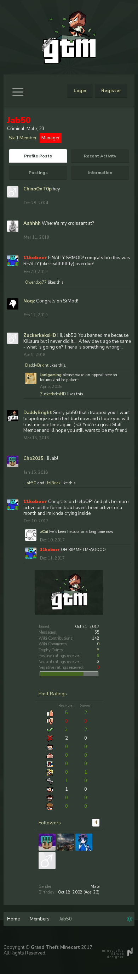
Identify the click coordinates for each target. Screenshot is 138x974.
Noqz (29, 301)
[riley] (47, 860)
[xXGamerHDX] (65, 842)
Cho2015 (33, 458)
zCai (44, 531)
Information (100, 173)
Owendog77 (36, 282)
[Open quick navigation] (129, 918)
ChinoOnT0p (37, 189)
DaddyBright (36, 365)
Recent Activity (100, 156)
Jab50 (30, 483)
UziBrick (53, 483)
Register (111, 91)
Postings (38, 173)
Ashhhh (32, 223)
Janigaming (51, 375)
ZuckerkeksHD (39, 335)
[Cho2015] (47, 842)
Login (80, 91)
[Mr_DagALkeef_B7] (83, 842)
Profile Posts (38, 156)
